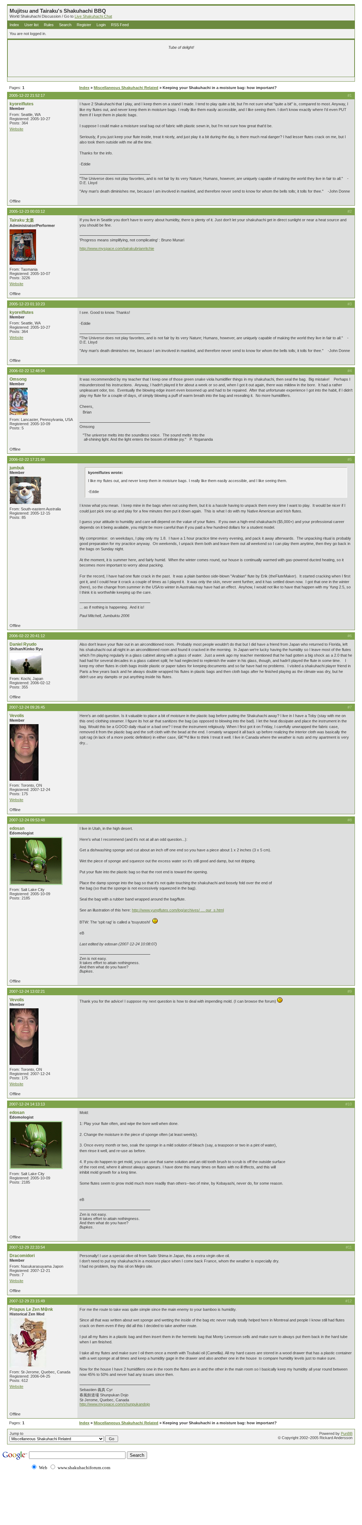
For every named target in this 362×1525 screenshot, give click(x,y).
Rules (49, 25)
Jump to (16, 1433)
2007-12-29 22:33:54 (27, 1247)
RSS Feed (120, 25)
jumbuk (17, 467)
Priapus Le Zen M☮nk (31, 1309)
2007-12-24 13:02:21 (27, 991)
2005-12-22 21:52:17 (27, 95)
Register (84, 25)
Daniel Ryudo (23, 644)
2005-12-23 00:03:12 (27, 211)
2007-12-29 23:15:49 (27, 1301)
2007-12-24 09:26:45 (27, 707)
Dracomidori (22, 1255)
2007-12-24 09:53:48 (27, 820)
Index (14, 25)
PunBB (346, 1433)
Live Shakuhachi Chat (93, 16)
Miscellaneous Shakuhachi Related (126, 88)
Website (16, 129)
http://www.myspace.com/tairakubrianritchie (117, 248)
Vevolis (17, 715)
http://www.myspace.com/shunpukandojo (115, 1404)
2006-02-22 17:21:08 (27, 459)
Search (65, 25)
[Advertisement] (98, 64)
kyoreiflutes (22, 103)
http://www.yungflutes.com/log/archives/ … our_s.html (178, 910)
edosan (17, 828)
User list (31, 25)
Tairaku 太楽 (22, 220)
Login (101, 25)
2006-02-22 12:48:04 (27, 371)
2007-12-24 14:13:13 (27, 1104)
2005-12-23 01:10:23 (27, 304)
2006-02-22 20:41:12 (27, 636)
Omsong (18, 379)
